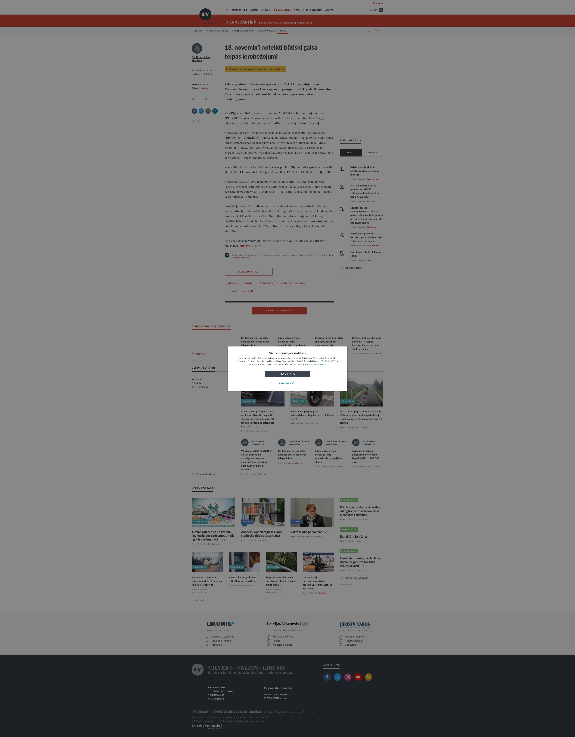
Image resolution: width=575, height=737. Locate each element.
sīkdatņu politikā (318, 365)
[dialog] (287, 368)
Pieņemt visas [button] (287, 374)
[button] (287, 383)
